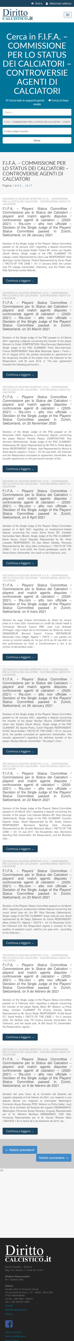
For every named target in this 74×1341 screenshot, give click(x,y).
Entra (38, 3)
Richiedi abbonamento (16, 1309)
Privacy (9, 1313)
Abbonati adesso (60, 3)
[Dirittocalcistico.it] (22, 14)
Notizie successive (53, 1157)
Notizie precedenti (20, 1149)
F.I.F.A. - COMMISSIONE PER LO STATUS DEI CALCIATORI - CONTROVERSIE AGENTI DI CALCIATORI (36, 201)
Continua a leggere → (20, 280)
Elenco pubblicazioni (15, 1336)
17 (30, 185)
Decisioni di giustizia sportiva (22, 199)
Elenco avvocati (13, 1332)
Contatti (9, 1305)
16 (26, 185)
